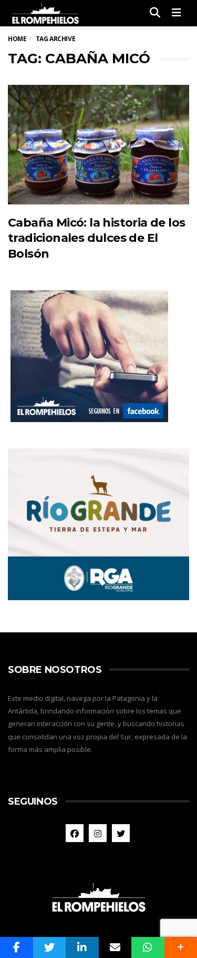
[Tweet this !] (49, 947)
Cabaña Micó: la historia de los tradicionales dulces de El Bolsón (96, 238)
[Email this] (115, 947)
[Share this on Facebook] (16, 947)
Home (17, 38)
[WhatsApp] (147, 947)
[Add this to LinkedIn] (82, 947)
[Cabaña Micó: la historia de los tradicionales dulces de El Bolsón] (98, 144)
